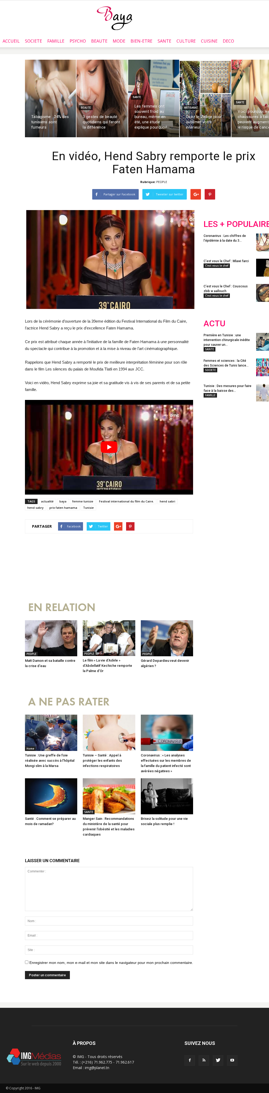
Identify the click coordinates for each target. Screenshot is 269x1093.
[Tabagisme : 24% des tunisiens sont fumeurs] (50, 98)
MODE (119, 41)
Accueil (11, 41)
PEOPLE (161, 182)
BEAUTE (99, 41)
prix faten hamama (63, 508)
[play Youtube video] (109, 447)
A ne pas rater (69, 702)
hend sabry (35, 508)
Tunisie (88, 508)
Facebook (213, 440)
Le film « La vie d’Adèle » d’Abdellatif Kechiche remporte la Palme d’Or (107, 665)
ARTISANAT (191, 107)
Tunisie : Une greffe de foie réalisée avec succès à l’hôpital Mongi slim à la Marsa (49, 760)
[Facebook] (189, 1060)
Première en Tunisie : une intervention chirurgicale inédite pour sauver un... (227, 340)
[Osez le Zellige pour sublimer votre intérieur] (205, 98)
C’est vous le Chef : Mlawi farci (226, 261)
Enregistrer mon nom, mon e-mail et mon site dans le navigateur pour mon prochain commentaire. (111, 962)
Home (30, 748)
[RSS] (204, 1060)
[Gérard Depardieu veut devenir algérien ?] (167, 638)
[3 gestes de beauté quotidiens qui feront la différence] (101, 98)
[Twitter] (218, 1060)
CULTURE (186, 41)
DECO (228, 41)
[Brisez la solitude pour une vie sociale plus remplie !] (167, 796)
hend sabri (167, 501)
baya (62, 501)
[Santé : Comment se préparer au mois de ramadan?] (51, 796)
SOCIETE (33, 41)
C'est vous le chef (216, 265)
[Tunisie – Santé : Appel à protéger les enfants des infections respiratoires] (109, 733)
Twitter (233, 440)
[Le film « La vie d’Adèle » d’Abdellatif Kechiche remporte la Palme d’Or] (109, 638)
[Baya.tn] (114, 18)
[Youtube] (232, 1060)
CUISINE (209, 41)
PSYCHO (78, 41)
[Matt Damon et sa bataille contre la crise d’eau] (51, 638)
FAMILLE (55, 41)
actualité (47, 501)
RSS (253, 440)
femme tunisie (82, 501)
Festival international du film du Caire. (126, 501)
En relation (61, 607)
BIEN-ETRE (141, 41)
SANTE (164, 41)
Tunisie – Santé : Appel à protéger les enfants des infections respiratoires (102, 760)
